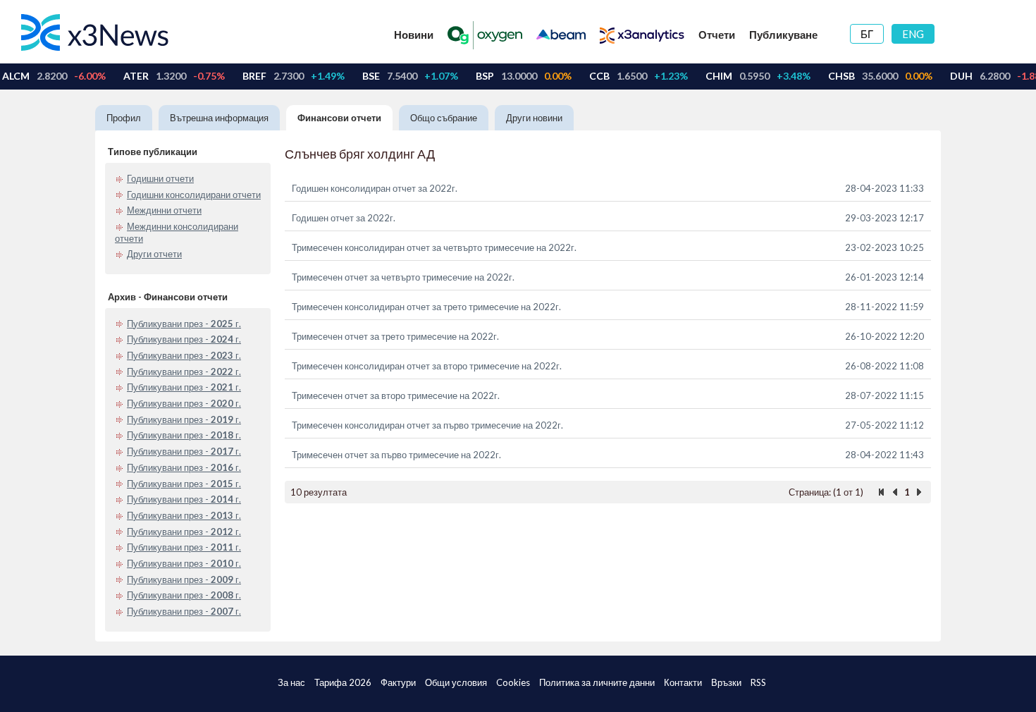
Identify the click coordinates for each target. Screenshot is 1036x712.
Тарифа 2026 (342, 682)
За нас (291, 682)
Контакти (683, 682)
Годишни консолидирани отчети (194, 194)
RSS (758, 682)
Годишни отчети (160, 178)
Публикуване (783, 34)
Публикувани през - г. (184, 323)
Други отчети (154, 253)
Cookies (513, 682)
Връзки (726, 682)
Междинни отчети (164, 210)
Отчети (716, 34)
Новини (413, 34)
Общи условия (456, 682)
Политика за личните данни (597, 682)
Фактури (398, 682)
